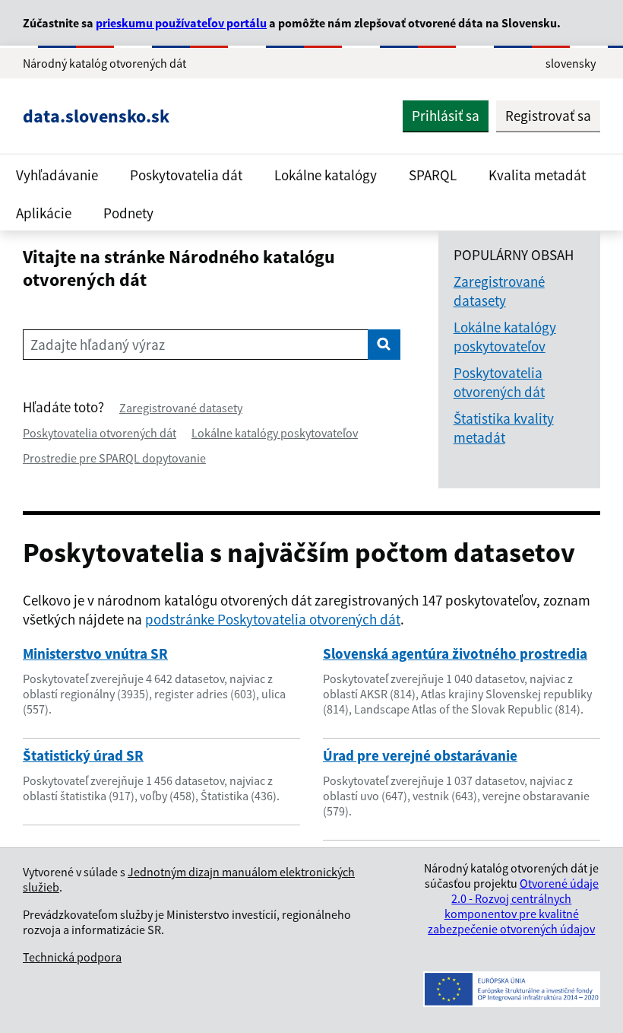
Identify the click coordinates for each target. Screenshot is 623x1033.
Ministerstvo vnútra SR (95, 653)
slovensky (571, 63)
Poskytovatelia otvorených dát (99, 432)
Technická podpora (72, 957)
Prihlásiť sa (445, 115)
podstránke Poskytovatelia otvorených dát (272, 619)
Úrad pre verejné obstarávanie (420, 755)
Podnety (128, 213)
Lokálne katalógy (325, 175)
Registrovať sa (548, 115)
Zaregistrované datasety (180, 407)
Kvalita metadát (537, 175)
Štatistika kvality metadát (504, 428)
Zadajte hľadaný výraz (97, 344)
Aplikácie (43, 213)
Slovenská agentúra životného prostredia (455, 653)
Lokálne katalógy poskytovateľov (274, 432)
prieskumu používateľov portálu (181, 22)
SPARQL (433, 175)
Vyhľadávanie (57, 175)
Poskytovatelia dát (186, 175)
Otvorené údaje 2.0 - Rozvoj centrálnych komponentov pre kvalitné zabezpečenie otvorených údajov (513, 906)
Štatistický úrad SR (83, 755)
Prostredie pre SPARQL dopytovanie (114, 458)
